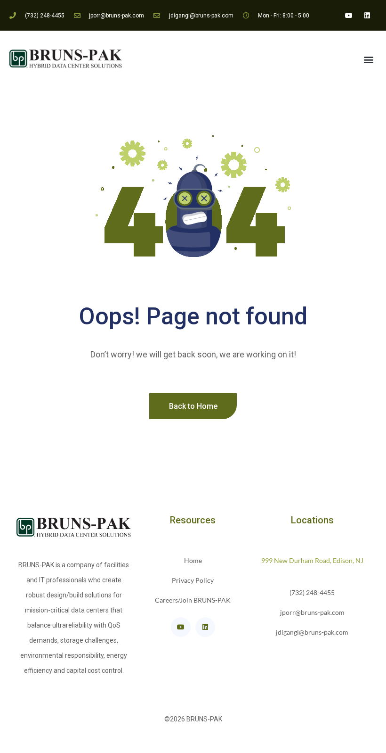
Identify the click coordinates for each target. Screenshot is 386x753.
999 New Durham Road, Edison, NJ (312, 560)
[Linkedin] (367, 15)
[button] (369, 59)
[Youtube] (349, 15)
